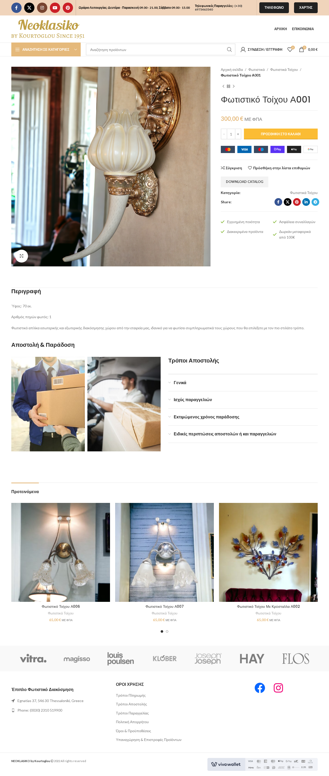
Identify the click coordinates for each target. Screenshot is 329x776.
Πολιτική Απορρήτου (132, 722)
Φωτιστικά (256, 69)
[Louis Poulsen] (121, 658)
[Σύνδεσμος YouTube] (55, 8)
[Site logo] (47, 28)
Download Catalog (244, 182)
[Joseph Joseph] (208, 658)
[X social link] (29, 8)
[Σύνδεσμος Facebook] (16, 8)
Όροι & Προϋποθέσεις (133, 731)
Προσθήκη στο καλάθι (281, 134)
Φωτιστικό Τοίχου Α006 (61, 606)
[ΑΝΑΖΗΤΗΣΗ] (229, 49)
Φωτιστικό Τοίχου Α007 (164, 606)
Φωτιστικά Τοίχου (284, 69)
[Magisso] (77, 658)
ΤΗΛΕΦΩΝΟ (274, 7)
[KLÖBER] (164, 658)
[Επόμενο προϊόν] (233, 86)
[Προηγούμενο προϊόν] (223, 86)
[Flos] (296, 658)
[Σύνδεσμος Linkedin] (306, 202)
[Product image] (60, 552)
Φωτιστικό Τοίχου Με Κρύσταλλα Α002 (268, 606)
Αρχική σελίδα (232, 69)
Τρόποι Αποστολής (131, 704)
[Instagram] (278, 688)
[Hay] (252, 658)
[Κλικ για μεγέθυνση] (21, 256)
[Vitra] (33, 658)
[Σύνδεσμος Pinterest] (68, 8)
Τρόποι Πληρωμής (131, 695)
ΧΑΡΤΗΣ (306, 7)
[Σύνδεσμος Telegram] (315, 202)
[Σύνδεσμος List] (59, 701)
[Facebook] (260, 688)
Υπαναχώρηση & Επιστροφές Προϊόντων (148, 739)
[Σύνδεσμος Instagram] (42, 8)
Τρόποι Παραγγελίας (132, 713)
